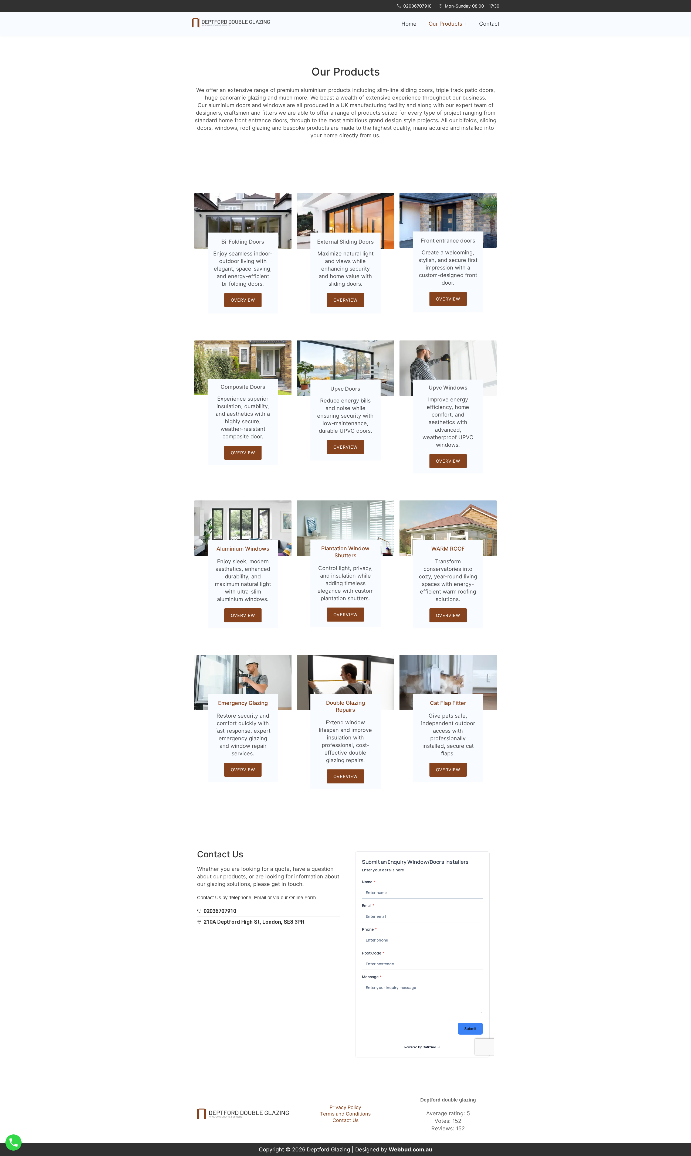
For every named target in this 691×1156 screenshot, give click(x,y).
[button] (448, 24)
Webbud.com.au (410, 1149)
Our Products (445, 24)
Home (408, 24)
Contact (489, 24)
